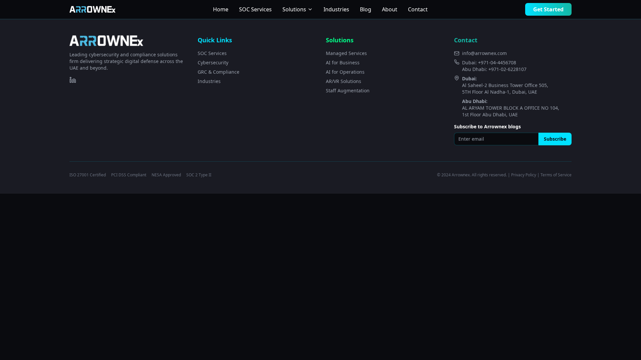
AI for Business (343, 62)
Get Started (548, 9)
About (389, 9)
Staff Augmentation (348, 90)
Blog (365, 9)
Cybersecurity (213, 62)
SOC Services (255, 9)
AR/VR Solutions (343, 81)
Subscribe (555, 139)
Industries (336, 9)
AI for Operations (345, 72)
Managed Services (346, 53)
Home (220, 9)
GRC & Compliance (218, 72)
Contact (418, 9)
